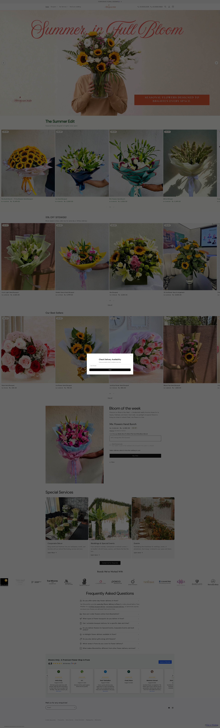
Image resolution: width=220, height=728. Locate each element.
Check (110, 369)
